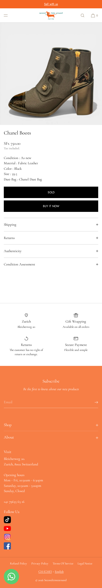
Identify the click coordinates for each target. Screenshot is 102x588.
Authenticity (13, 251)
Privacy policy (39, 563)
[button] (83, 15)
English (59, 571)
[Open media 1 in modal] (51, 74)
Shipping (10, 224)
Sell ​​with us (51, 4)
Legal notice (85, 563)
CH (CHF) (45, 571)
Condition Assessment (19, 264)
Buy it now (51, 206)
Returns (9, 238)
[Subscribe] (92, 402)
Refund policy (18, 563)
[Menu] (9, 15)
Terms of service (63, 563)
